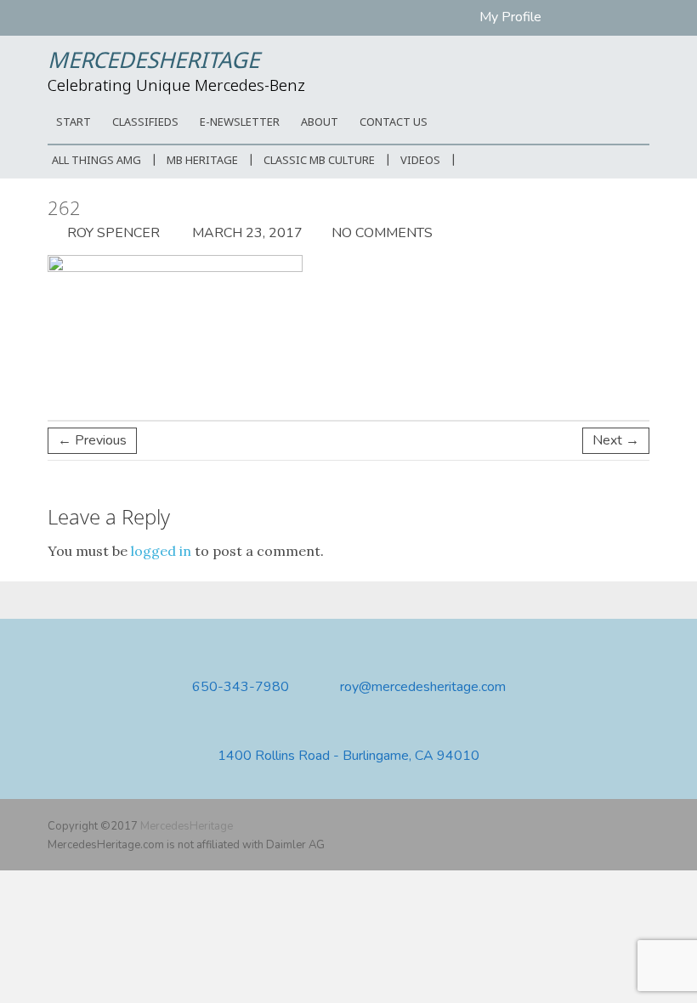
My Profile (510, 17)
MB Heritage (202, 161)
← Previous (92, 440)
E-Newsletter (240, 123)
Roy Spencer (112, 233)
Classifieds (145, 123)
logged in (161, 550)
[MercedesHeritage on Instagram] (639, 826)
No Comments (382, 233)
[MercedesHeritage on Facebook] (590, 826)
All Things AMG (96, 161)
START (73, 123)
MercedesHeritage (153, 62)
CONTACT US (394, 123)
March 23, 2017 (246, 233)
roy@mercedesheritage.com (423, 687)
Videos (420, 161)
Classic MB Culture (319, 161)
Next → (615, 440)
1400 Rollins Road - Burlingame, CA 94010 (348, 756)
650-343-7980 (240, 687)
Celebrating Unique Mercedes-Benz (176, 86)
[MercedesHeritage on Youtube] (614, 826)
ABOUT (319, 123)
